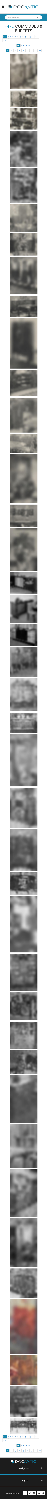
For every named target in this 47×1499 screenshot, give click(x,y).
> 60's (5, 40)
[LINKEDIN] (39, 1493)
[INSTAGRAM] (34, 1493)
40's (27, 36)
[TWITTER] (30, 1493)
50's (32, 36)
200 (23, 45)
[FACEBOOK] (25, 1493)
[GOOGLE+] (43, 1493)
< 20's (10, 36)
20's (16, 36)
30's (21, 36)
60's (37, 36)
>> (40, 50)
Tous (28, 45)
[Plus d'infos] (23, 72)
